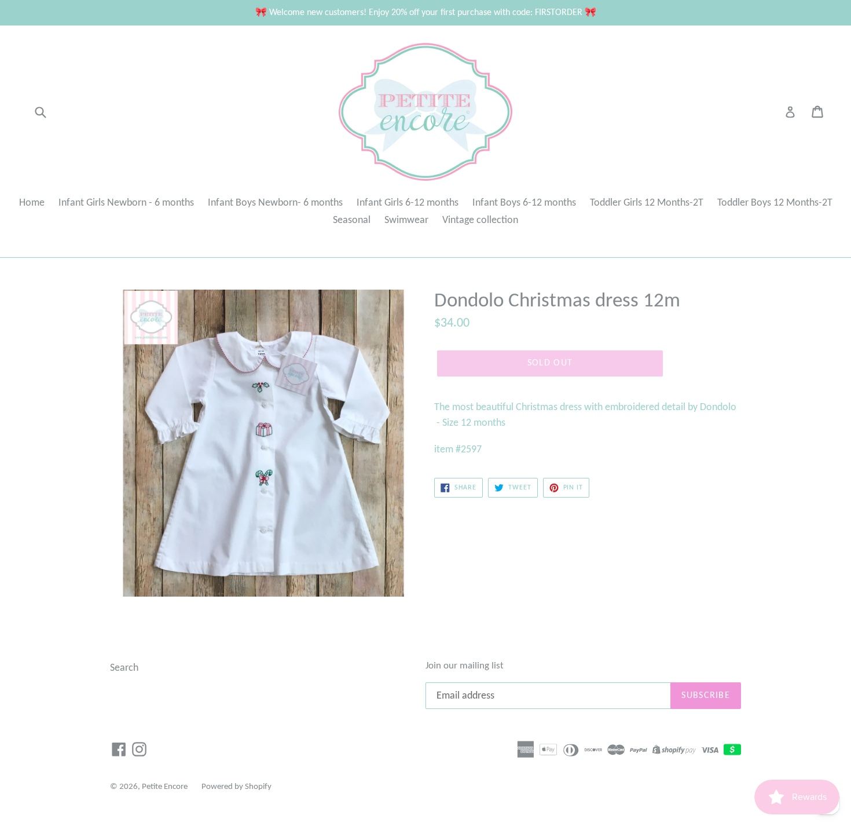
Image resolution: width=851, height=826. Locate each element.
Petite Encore (165, 787)
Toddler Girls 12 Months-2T (646, 203)
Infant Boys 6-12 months (524, 203)
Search (124, 668)
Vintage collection (480, 220)
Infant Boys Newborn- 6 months (275, 203)
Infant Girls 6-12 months (407, 203)
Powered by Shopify (236, 787)
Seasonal (352, 220)
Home (32, 203)
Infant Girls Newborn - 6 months (126, 203)
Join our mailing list (465, 666)
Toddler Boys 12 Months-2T (774, 203)
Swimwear (406, 220)
